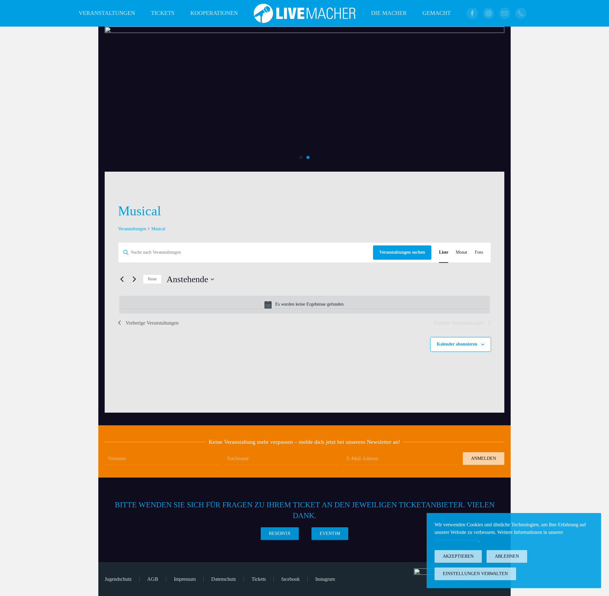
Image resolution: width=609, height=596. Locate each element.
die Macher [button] (389, 13)
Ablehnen (507, 556)
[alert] (304, 305)
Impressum (185, 579)
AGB (152, 579)
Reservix (280, 533)
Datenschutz (223, 579)
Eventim (330, 533)
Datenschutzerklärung (456, 539)
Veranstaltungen (132, 228)
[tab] (301, 157)
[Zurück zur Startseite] (304, 13)
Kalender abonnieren (457, 344)
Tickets (162, 13)
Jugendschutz (118, 579)
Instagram (325, 579)
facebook (290, 579)
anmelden (483, 458)
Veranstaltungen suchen (402, 252)
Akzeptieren (458, 556)
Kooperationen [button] (214, 13)
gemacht (436, 13)
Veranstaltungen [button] (107, 13)
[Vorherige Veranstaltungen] (122, 279)
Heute (152, 279)
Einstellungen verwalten (475, 573)
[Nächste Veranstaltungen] (134, 279)
